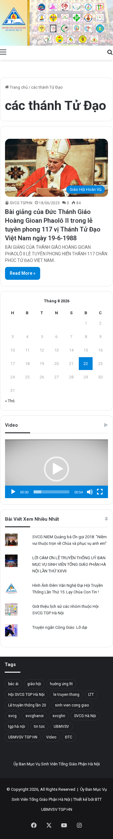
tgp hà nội (16, 726)
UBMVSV (61, 726)
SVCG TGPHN (21, 203)
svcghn (58, 716)
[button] (56, 469)
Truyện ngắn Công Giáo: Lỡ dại (59, 627)
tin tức (39, 726)
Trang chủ (18, 87)
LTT (91, 694)
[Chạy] (13, 492)
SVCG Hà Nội (85, 716)
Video (51, 737)
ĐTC (68, 737)
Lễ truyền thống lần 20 (27, 705)
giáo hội (34, 684)
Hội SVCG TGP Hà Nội (26, 694)
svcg (12, 716)
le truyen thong (66, 694)
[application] (56, 469)
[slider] (51, 491)
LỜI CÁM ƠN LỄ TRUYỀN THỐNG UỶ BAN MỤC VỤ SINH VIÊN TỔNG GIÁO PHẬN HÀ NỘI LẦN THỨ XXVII (69, 564)
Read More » (22, 273)
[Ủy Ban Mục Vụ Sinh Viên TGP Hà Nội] (56, 23)
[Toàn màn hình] (100, 492)
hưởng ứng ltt (61, 684)
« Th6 (9, 401)
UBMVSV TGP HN (22, 737)
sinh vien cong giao (72, 705)
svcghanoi (34, 716)
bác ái (13, 684)
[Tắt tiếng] (90, 492)
